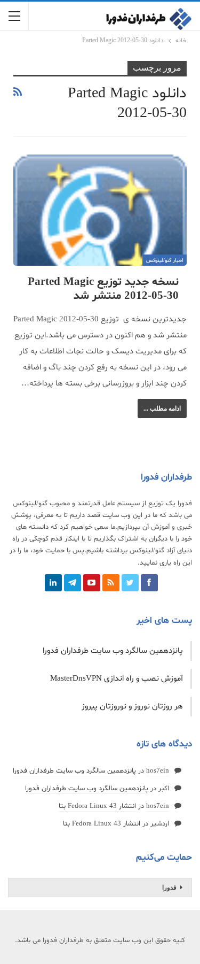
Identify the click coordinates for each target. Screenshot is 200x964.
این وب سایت (122, 515)
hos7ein (157, 771)
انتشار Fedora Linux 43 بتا (97, 806)
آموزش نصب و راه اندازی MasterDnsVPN (116, 678)
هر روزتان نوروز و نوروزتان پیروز (132, 706)
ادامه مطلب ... (162, 408)
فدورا (169, 887)
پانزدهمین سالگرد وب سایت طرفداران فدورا (113, 651)
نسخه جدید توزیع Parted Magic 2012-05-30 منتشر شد (103, 289)
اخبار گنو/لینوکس (164, 260)
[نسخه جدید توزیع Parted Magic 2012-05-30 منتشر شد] (100, 210)
